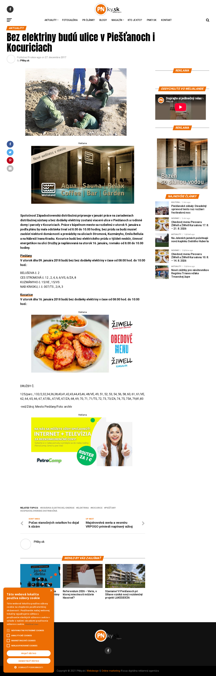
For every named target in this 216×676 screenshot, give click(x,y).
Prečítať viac (31, 624)
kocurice (97, 508)
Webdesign (93, 670)
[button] (29, 667)
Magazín (117, 20)
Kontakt (166, 20)
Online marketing (111, 670)
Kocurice (26, 294)
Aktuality (51, 20)
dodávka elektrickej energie (58, 508)
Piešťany (26, 255)
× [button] (51, 590)
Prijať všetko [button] (28, 653)
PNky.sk (151, 20)
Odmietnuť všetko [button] (28, 661)
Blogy (103, 20)
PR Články (88, 20)
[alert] (28, 630)
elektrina (83, 508)
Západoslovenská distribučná (39, 511)
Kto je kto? (135, 20)
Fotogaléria (70, 20)
